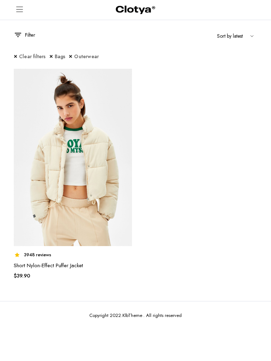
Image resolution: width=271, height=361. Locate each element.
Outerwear (86, 56)
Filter (30, 35)
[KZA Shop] (135, 10)
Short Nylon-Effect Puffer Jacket (48, 265)
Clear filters (32, 56)
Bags (60, 56)
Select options (126, 78)
